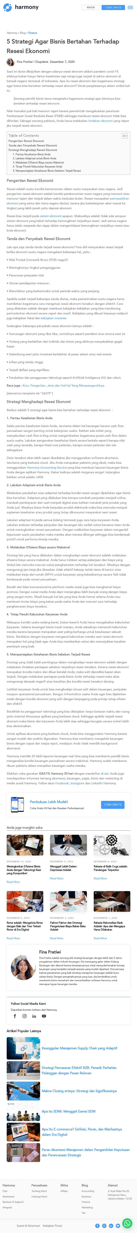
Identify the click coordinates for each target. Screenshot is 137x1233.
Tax (84, 1213)
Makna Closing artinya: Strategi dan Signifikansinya (79, 1091)
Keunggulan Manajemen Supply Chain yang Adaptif (79, 1048)
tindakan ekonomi (100, 120)
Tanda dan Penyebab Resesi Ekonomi (33, 145)
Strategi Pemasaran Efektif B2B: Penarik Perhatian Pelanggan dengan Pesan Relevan (79, 1070)
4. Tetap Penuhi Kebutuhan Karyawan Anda (37, 167)
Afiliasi (64, 1191)
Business (86, 1197)
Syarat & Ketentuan (28, 1226)
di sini (104, 773)
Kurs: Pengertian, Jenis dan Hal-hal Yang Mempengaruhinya (63, 385)
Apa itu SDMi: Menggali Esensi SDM (68, 1111)
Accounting (88, 1191)
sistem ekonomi (50, 216)
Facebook (62, 783)
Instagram (77, 783)
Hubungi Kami (39, 1197)
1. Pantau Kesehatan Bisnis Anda (31, 154)
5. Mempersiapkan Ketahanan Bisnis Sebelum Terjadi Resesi (47, 171)
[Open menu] (130, 8)
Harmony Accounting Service (47, 467)
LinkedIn (97, 783)
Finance (32, 33)
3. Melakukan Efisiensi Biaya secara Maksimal (38, 163)
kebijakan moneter (53, 318)
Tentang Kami (39, 1191)
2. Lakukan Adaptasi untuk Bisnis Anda (34, 158)
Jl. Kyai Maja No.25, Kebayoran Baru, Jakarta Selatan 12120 (120, 1195)
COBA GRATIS (113, 805)
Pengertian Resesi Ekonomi (26, 141)
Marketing (87, 1207)
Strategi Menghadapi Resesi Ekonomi (33, 150)
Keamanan (8, 1197)
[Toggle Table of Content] (123, 136)
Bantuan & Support (13, 1202)
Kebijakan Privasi (52, 1226)
